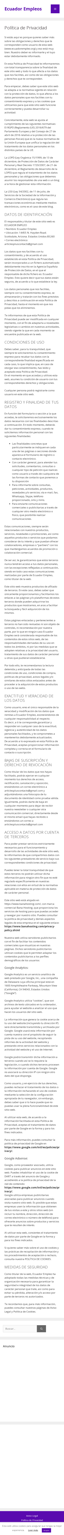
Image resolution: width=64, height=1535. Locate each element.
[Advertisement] (32, 1384)
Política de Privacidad (32, 1520)
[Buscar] (41, 1328)
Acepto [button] (46, 1530)
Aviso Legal (32, 1515)
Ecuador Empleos (23, 9)
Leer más (33, 1530)
